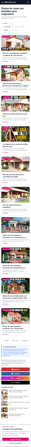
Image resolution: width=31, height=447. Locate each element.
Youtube (16, 369)
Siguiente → (25, 340)
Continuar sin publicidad (15, 443)
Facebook (17, 374)
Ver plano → (6, 61)
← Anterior (5, 340)
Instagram (16, 378)
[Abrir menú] (28, 2)
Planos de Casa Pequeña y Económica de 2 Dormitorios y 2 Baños (14, 268)
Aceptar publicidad (15, 439)
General (4, 67)
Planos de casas (6, 36)
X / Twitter (16, 382)
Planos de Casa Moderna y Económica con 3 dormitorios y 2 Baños (14, 237)
